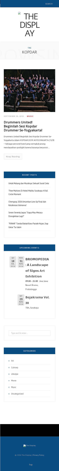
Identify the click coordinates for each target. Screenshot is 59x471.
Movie (13, 380)
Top (30, 464)
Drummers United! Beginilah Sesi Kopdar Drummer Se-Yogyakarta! (23, 126)
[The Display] (29, 24)
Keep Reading (13, 156)
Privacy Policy (38, 455)
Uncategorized (17, 393)
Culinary (14, 367)
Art (12, 360)
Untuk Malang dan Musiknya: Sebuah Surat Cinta (28, 183)
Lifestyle (14, 374)
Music (30, 116)
